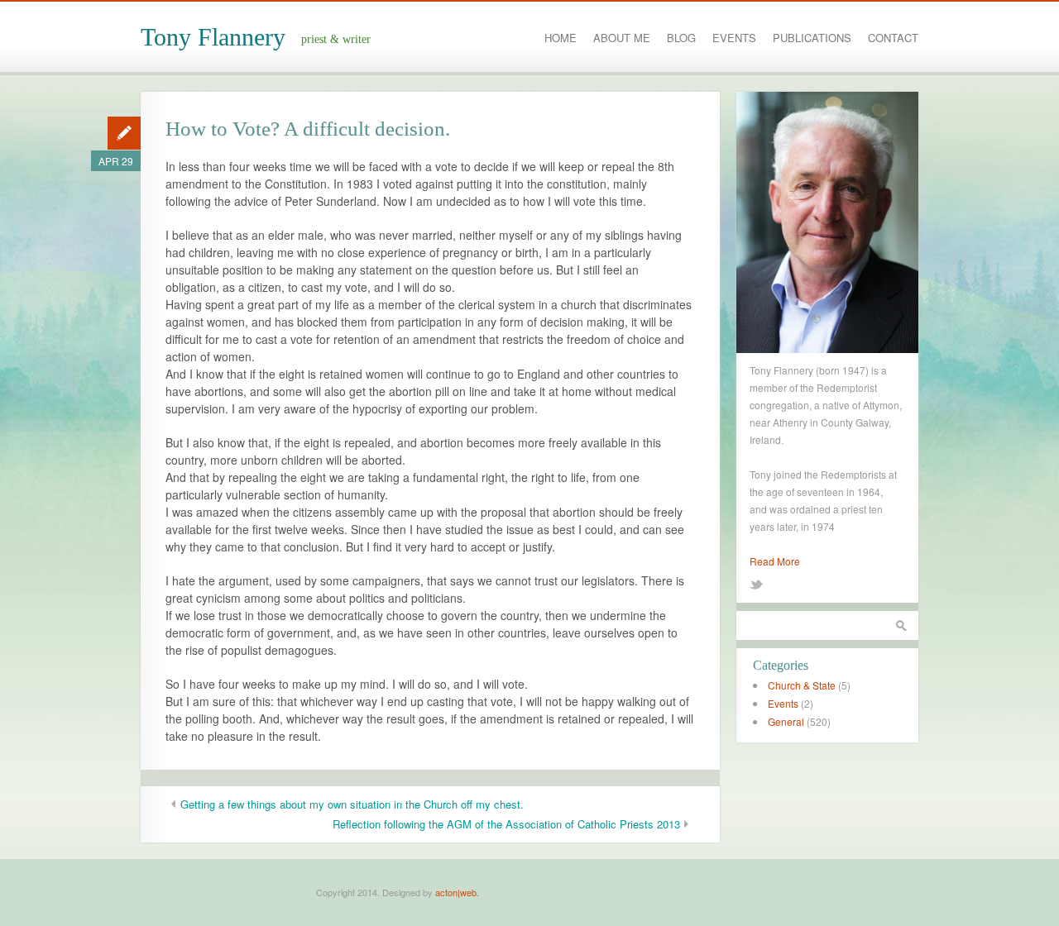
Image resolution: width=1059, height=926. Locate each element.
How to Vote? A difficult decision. (307, 128)
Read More (775, 561)
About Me (621, 38)
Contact (893, 38)
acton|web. (457, 892)
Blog (681, 38)
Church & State (802, 685)
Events (734, 38)
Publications (812, 38)
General (786, 721)
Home (560, 38)
